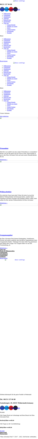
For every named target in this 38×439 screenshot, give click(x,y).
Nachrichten (7, 21)
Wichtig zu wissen (12, 26)
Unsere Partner (11, 29)
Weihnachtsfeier (5, 192)
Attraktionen (7, 17)
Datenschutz (3, 434)
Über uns (6, 23)
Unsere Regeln (11, 25)
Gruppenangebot (6, 235)
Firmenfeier (4, 148)
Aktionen (6, 18)
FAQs (8, 28)
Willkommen (7, 13)
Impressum (3, 432)
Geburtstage (7, 15)
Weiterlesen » (4, 159)
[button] (19, 36)
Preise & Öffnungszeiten (7, 251)
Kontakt (9, 33)
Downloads (10, 31)
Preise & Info (7, 20)
